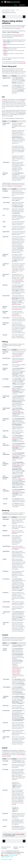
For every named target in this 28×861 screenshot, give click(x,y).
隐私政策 (7, 856)
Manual (15, 5)
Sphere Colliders (15, 446)
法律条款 (3, 856)
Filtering (5, 44)
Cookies (11, 856)
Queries (4, 53)
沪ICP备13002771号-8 (5, 859)
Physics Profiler (22, 63)
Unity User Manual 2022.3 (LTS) (8, 9)
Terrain (13, 603)
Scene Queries (20, 754)
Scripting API (22, 5)
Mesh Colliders (17, 465)
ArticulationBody (5, 100)
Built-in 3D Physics (5, 11)
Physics (17, 9)
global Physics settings (16, 304)
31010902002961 (12, 855)
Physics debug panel (17, 34)
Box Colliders (14, 438)
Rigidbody (23, 99)
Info (4, 39)
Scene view (18, 28)
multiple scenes (19, 361)
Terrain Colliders (15, 492)
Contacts (5, 50)
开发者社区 (19, 834)
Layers (19, 364)
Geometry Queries (5, 756)
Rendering (5, 47)
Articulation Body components (18, 547)
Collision (12, 11)
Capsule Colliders (15, 455)
